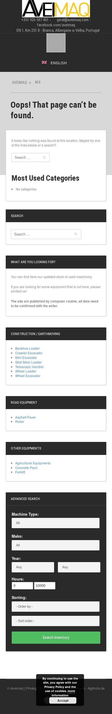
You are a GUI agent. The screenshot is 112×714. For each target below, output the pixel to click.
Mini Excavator (26, 357)
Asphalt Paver (25, 417)
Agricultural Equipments (33, 463)
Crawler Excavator (28, 352)
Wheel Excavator (27, 375)
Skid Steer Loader (28, 362)
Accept (63, 700)
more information (63, 693)
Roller (19, 421)
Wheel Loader (25, 371)
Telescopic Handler (29, 366)
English (58, 62)
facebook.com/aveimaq (56, 25)
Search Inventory (56, 637)
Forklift (20, 472)
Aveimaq (19, 82)
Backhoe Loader (27, 348)
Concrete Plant (26, 467)
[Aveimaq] (56, 8)
